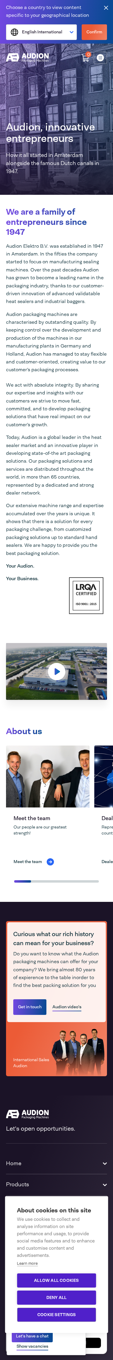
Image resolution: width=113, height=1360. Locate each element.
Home (13, 1163)
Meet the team (32, 818)
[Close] (106, 7)
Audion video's (66, 1006)
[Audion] (27, 57)
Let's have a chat (32, 1336)
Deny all (56, 1297)
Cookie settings (56, 1314)
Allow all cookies (56, 1280)
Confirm (94, 32)
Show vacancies (32, 1346)
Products (17, 1184)
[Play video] (56, 671)
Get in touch (30, 1006)
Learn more (27, 1263)
